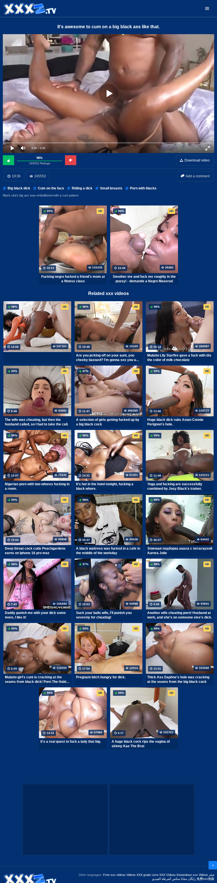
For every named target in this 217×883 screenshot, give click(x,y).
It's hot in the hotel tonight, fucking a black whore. (104, 486)
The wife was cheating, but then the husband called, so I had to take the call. (36, 422)
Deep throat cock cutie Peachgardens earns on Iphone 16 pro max (35, 551)
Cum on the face (51, 188)
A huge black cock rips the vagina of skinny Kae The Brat (141, 744)
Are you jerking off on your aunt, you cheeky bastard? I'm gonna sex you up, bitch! (107, 357)
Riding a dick (82, 188)
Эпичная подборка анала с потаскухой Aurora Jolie (179, 551)
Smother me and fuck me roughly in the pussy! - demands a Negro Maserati (144, 279)
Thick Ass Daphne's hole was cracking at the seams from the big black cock (178, 679)
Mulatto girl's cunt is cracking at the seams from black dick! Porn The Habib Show (36, 679)
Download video (197, 160)
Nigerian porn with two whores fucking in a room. (37, 486)
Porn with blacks (143, 188)
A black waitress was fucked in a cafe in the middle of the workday (108, 551)
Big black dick (19, 188)
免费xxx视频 (205, 878)
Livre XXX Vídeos (164, 875)
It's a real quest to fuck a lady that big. (70, 742)
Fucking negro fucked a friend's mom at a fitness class (73, 279)
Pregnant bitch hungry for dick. (100, 677)
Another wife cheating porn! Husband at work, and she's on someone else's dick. (179, 615)
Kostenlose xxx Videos (192, 875)
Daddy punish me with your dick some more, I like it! (35, 615)
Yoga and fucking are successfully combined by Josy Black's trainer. (174, 486)
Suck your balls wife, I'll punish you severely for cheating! (104, 615)
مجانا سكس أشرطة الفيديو (169, 878)
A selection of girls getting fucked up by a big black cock (107, 422)
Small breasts (111, 188)
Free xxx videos (114, 875)
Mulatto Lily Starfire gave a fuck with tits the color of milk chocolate (179, 357)
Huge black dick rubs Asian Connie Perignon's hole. (175, 422)
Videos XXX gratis (138, 875)
